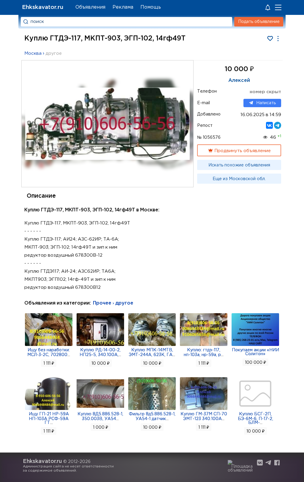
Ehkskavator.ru (42, 7)
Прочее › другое (113, 303)
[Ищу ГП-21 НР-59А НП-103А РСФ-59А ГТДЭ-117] (48, 409)
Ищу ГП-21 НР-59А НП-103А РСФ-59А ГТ (49, 418)
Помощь (150, 7)
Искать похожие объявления (239, 165)
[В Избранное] (270, 38)
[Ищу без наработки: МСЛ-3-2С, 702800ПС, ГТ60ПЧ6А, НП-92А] (48, 345)
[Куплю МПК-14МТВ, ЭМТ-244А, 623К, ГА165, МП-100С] (152, 345)
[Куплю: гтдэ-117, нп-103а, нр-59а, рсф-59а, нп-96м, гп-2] (203, 345)
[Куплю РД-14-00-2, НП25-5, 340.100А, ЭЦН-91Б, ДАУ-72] (100, 345)
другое (53, 53)
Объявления (90, 7)
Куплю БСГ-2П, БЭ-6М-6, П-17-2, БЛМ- (255, 418)
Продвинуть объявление (242, 151)
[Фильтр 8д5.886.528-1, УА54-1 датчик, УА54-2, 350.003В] (152, 409)
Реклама (123, 7)
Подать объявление (259, 22)
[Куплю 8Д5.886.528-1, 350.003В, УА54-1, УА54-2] (100, 409)
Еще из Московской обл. (239, 179)
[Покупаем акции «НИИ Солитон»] (255, 345)
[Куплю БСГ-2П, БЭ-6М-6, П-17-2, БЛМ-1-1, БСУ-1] (255, 409)
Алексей (239, 80)
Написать (266, 103)
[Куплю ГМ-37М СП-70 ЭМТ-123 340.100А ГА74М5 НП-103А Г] (203, 409)
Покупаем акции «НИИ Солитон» (255, 352)
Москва (33, 53)
